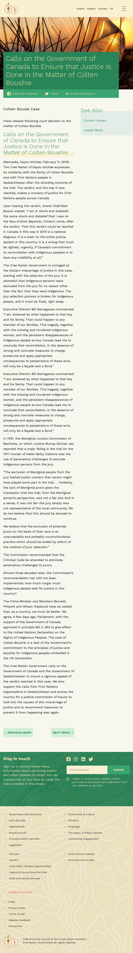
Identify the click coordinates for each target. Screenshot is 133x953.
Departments (17, 826)
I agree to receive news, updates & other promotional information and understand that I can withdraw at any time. (86, 787)
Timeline (73, 820)
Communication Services (24, 838)
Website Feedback (19, 920)
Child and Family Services (24, 878)
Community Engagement (83, 838)
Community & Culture (81, 814)
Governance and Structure (25, 814)
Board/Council (17, 832)
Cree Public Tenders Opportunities (30, 866)
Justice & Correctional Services (28, 872)
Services (14, 854)
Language (74, 826)
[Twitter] (90, 759)
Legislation (15, 845)
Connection (15, 926)
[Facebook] (69, 759)
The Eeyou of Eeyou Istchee (85, 832)
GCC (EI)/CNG (17, 820)
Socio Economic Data (81, 860)
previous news (19, 732)
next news (61, 732)
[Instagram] (76, 759)
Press (11, 901)
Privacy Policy (16, 907)
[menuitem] (111, 9)
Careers (13, 860)
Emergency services (20, 892)
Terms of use (16, 914)
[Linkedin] (84, 759)
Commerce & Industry (81, 854)
